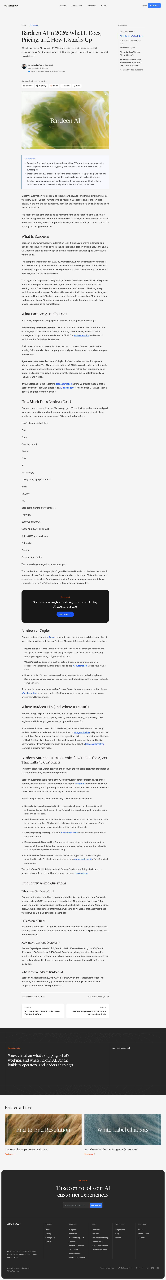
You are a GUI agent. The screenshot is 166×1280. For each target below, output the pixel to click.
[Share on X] (104, 996)
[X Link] (147, 1268)
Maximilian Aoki (36, 65)
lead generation (81, 335)
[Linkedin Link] (152, 1268)
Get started (154, 5)
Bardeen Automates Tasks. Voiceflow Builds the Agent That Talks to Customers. (131, 62)
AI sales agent (67, 387)
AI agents (79, 783)
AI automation (80, 666)
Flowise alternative (94, 744)
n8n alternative (29, 693)
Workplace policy (125, 1268)
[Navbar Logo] (11, 5)
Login (144, 5)
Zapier (52, 637)
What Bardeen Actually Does (131, 36)
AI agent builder (82, 732)
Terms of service (107, 1268)
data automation (63, 384)
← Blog (24, 25)
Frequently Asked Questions (131, 70)
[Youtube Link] (158, 1268)
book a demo (81, 873)
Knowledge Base (69, 832)
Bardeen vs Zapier (127, 48)
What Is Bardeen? (127, 31)
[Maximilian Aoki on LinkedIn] (43, 65)
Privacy (139, 1268)
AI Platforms (34, 25)
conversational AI (83, 859)
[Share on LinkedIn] (108, 996)
